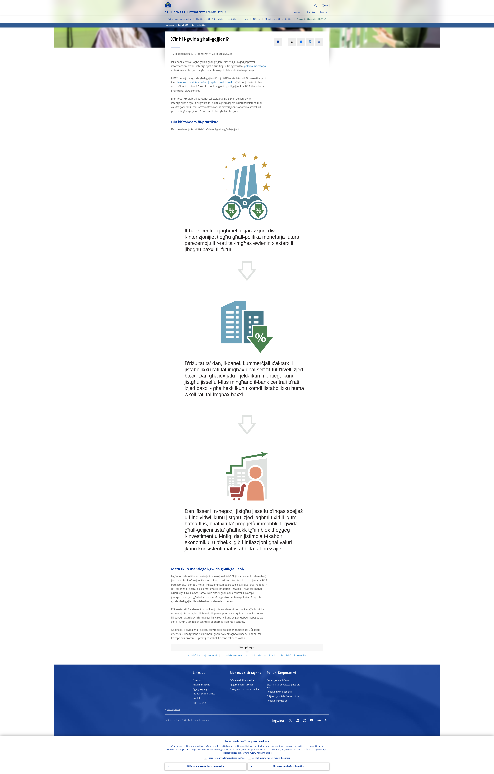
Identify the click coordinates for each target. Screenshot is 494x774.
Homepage (169, 25)
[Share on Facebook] (301, 42)
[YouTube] (312, 720)
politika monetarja (255, 66)
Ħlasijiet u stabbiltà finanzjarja (209, 19)
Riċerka (256, 19)
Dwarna (297, 12)
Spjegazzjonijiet (199, 25)
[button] (320, 5)
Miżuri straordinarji (263, 656)
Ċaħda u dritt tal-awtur (242, 680)
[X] (290, 720)
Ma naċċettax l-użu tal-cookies (288, 766)
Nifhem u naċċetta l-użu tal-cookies (205, 766)
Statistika (232, 19)
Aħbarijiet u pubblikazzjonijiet (278, 19)
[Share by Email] (319, 42)
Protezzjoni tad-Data (278, 680)
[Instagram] (305, 720)
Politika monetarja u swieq (179, 19)
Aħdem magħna (201, 685)
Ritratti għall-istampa (204, 694)
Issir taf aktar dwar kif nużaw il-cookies (271, 758)
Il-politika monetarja (235, 656)
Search (316, 5)
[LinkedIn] (297, 720)
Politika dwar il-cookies (279, 692)
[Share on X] (292, 42)
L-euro (245, 19)
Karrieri (323, 12)
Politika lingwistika (277, 701)
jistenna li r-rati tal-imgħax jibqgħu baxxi (200, 82)
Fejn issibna (199, 703)
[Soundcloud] (319, 720)
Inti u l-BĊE (310, 12)
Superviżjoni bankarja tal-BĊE (310, 19)
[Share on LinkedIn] (310, 42)
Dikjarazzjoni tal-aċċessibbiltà (283, 696)
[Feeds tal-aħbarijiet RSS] (326, 720)
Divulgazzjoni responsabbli (244, 689)
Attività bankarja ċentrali (202, 656)
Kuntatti (197, 698)
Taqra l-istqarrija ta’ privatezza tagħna (226, 758)
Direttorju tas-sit (173, 710)
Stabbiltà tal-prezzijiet (293, 656)
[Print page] (278, 42)
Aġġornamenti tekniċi (241, 685)
